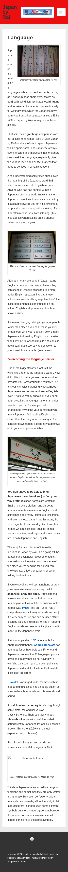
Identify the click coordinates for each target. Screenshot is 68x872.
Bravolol (12, 682)
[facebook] (32, 838)
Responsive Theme (16, 861)
